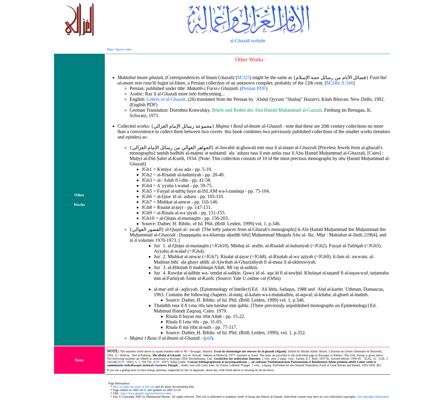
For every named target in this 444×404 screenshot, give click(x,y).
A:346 (347, 82)
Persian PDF (254, 88)
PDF (121, 362)
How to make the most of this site (134, 386)
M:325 (243, 77)
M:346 (332, 82)
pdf (208, 338)
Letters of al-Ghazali (165, 99)
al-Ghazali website (247, 40)
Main (110, 49)
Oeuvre (119, 49)
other (128, 49)
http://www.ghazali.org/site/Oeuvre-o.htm (146, 393)
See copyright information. (373, 396)
